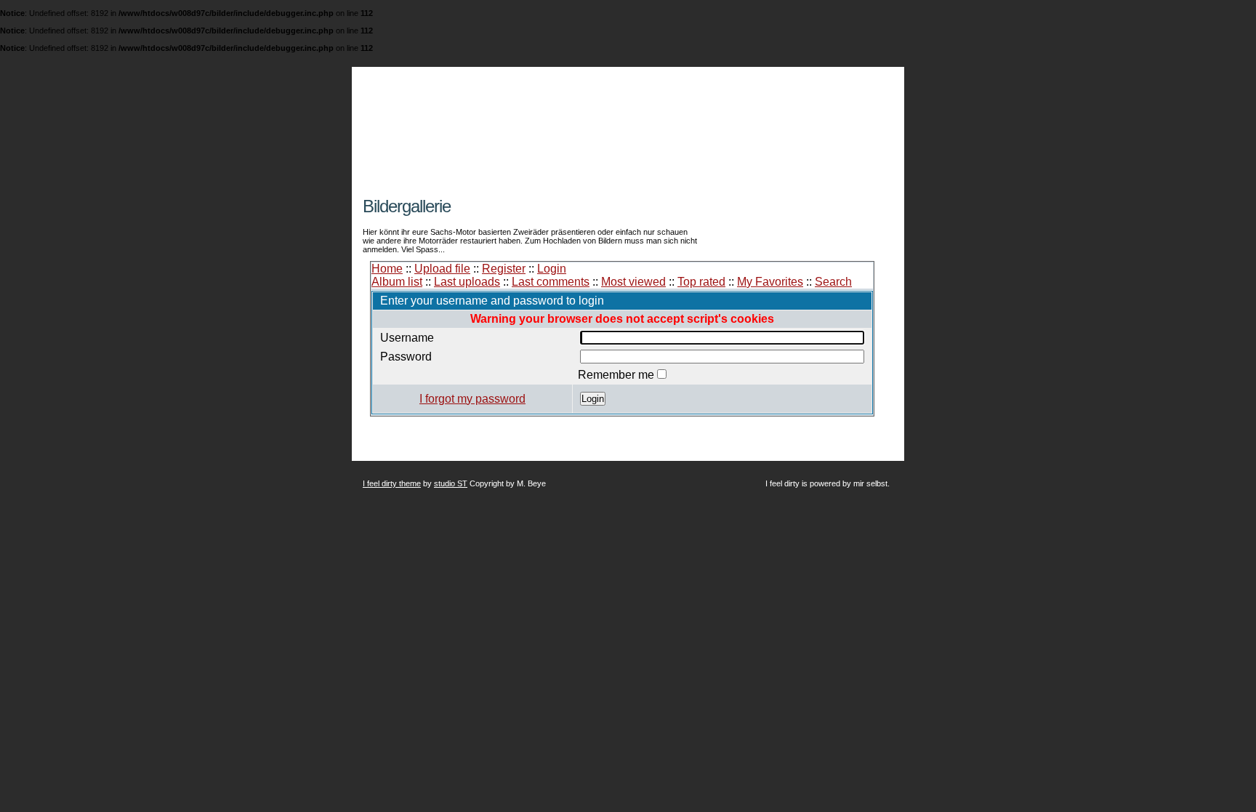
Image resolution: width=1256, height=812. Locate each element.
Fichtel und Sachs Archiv (528, 111)
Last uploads (467, 282)
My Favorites (770, 282)
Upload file (442, 268)
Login (551, 268)
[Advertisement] (533, 190)
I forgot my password (472, 399)
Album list (396, 282)
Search (833, 282)
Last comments (550, 282)
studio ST (450, 483)
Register (504, 268)
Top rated (701, 282)
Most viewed (633, 282)
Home (387, 268)
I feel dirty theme (392, 483)
